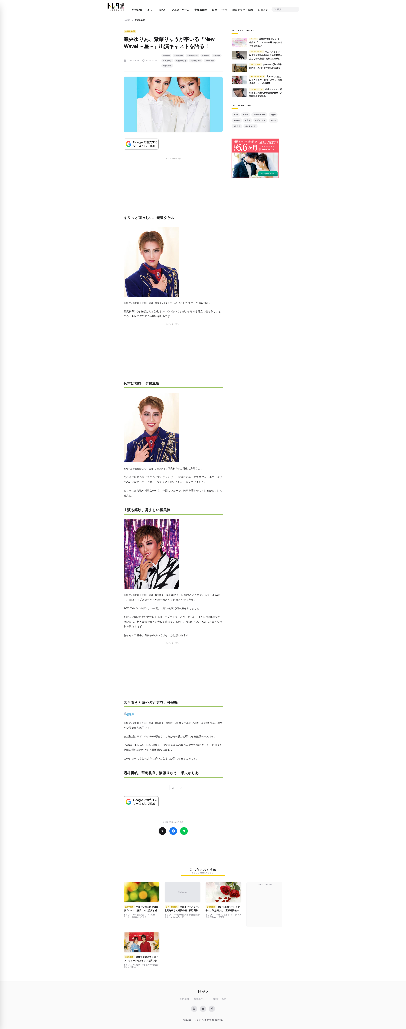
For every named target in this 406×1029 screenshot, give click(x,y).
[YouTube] (203, 1009)
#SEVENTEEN (259, 115)
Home (127, 20)
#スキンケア (250, 126)
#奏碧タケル (192, 55)
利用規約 (184, 998)
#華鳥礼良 (209, 60)
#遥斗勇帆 (167, 66)
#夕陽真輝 (178, 55)
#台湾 (273, 115)
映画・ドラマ (219, 10)
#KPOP (236, 120)
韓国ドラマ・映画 (242, 10)
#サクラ (236, 126)
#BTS (245, 115)
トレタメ (203, 991)
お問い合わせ (219, 998)
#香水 (247, 120)
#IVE (235, 115)
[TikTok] (212, 1009)
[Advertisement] (173, 188)
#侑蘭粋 (166, 55)
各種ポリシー (201, 998)
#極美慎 (216, 55)
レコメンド (264, 10)
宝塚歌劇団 (200, 10)
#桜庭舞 (205, 55)
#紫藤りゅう (196, 60)
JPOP (150, 10)
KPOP (163, 10)
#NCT (273, 120)
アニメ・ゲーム (180, 10)
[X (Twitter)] (194, 1009)
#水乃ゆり (167, 60)
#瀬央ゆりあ (181, 60)
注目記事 (137, 10)
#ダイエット (260, 120)
